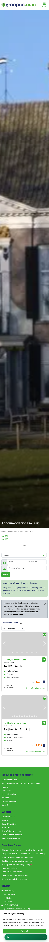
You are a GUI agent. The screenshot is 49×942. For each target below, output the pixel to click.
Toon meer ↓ (24, 545)
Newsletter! (6, 827)
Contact (5, 805)
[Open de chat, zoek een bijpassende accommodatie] (26, 937)
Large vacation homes (10, 868)
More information (15, 614)
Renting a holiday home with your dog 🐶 (17, 864)
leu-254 (4, 536)
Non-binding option (9, 794)
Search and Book (8, 817)
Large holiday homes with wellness (15, 875)
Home (3, 531)
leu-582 (4, 539)
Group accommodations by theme (14, 879)
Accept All (24, 931)
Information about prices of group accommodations (21, 783)
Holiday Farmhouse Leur (35, 688)
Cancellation (6, 790)
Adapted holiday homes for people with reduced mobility (23, 850)
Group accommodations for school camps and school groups (24, 854)
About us (5, 820)
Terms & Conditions (9, 824)
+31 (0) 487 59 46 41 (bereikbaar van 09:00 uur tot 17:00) (17, 907)
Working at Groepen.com (11, 838)
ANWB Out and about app (11, 831)
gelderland (24, 531)
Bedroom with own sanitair (12, 872)
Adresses (5, 798)
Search (5, 574)
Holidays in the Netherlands (12, 835)
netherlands (12, 531)
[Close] (45, 604)
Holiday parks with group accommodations (17, 857)
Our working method (9, 780)
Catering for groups (9, 801)
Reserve (5, 787)
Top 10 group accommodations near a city (17, 861)
